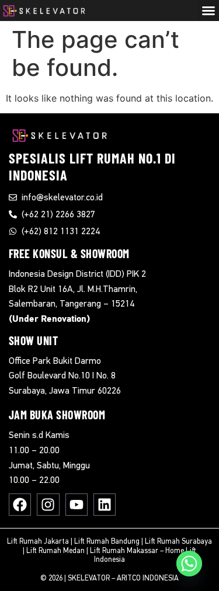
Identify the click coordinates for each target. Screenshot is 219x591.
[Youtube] (76, 504)
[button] (208, 10)
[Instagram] (48, 504)
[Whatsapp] (189, 563)
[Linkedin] (104, 504)
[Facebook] (20, 504)
